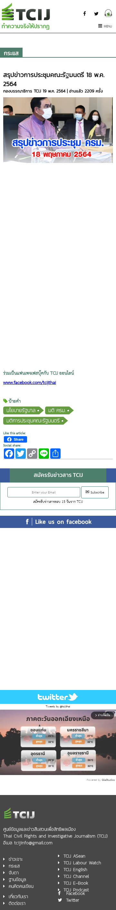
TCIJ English (75, 869)
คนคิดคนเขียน (21, 886)
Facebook (75, 893)
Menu (108, 27)
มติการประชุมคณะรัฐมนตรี (33, 420)
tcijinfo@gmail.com (33, 842)
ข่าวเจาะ (16, 859)
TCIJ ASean (74, 856)
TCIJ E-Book (75, 883)
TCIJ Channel (76, 876)
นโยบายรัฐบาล (20, 410)
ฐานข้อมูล (17, 879)
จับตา (14, 872)
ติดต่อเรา (17, 903)
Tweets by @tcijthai (58, 706)
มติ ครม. (56, 410)
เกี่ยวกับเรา (18, 896)
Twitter (72, 900)
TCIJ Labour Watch (82, 862)
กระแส (11, 53)
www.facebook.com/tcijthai (29, 382)
